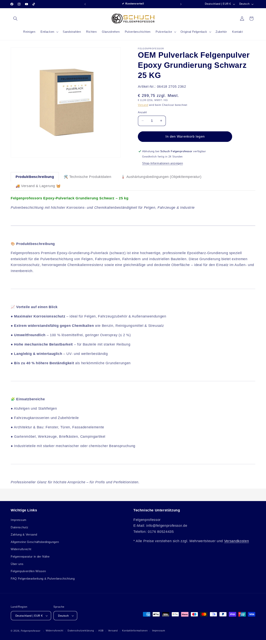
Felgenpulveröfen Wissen (28, 571)
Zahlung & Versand (24, 534)
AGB (101, 630)
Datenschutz (19, 527)
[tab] (35, 176)
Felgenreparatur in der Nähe (30, 556)
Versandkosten (236, 541)
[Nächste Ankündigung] (181, 4)
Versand (143, 104)
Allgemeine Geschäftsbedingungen (35, 542)
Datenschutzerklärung (81, 630)
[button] (15, 18)
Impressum (18, 520)
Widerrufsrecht (21, 549)
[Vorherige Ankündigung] (85, 4)
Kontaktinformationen (135, 630)
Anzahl (142, 112)
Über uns (17, 564)
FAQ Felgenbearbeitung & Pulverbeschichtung (43, 578)
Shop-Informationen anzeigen (162, 163)
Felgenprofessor (31, 630)
